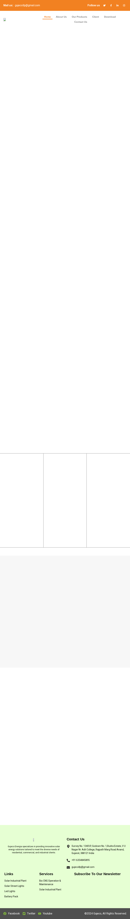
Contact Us (80, 21)
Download (110, 16)
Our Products (79, 16)
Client (95, 16)
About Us (61, 16)
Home (47, 16)
